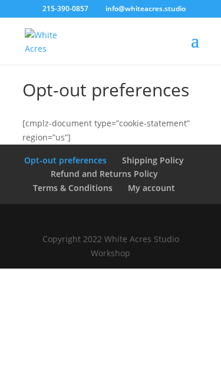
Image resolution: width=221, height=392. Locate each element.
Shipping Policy (153, 160)
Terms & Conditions (73, 187)
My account (151, 187)
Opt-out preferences (65, 160)
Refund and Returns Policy (104, 173)
